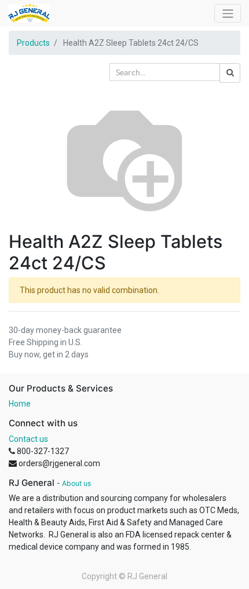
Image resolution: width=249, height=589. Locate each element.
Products (33, 42)
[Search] (229, 73)
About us (76, 483)
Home (20, 403)
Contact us (28, 439)
